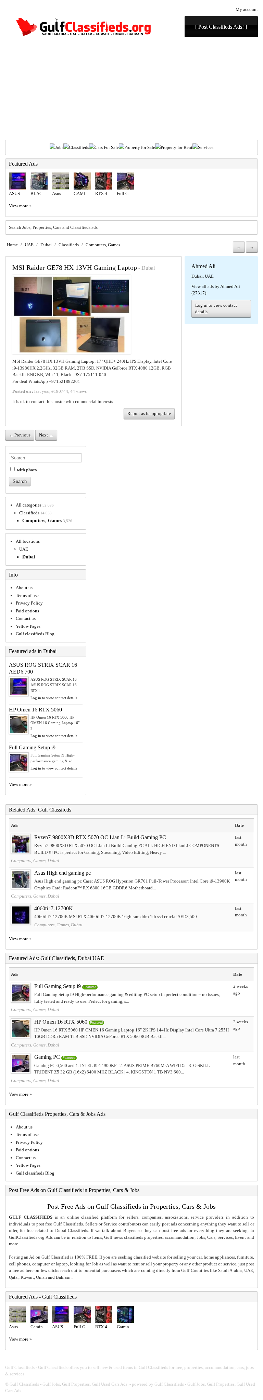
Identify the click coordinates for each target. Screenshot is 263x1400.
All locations (28, 541)
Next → (46, 435)
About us (24, 587)
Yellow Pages (28, 626)
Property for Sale (139, 147)
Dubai (46, 244)
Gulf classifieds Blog (35, 633)
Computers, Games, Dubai (35, 860)
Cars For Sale (107, 147)
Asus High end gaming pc (62, 873)
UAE (29, 244)
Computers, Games (103, 244)
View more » (20, 205)
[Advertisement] (131, 88)
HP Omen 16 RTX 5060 (35, 709)
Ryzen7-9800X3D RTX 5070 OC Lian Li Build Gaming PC (100, 837)
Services (205, 147)
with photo (26, 469)
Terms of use (27, 595)
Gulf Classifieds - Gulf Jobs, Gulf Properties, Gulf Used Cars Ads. (69, 1384)
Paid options (27, 610)
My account (247, 9)
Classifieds (79, 147)
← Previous (19, 435)
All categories (28, 505)
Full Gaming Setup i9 (32, 747)
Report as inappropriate (149, 413)
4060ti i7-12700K (53, 908)
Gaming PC (47, 1057)
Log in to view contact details (216, 309)
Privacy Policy (29, 603)
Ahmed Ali (203, 266)
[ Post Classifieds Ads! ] (221, 27)
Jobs (59, 147)
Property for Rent (176, 147)
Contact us (26, 618)
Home (12, 244)
